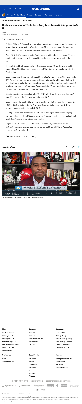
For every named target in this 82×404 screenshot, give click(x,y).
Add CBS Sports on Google (15, 39)
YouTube (32, 359)
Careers (32, 336)
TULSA (9, 44)
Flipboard (33, 376)
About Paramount (36, 339)
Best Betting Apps (9, 342)
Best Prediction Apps (10, 344)
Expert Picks (27, 21)
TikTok (31, 362)
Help (4, 359)
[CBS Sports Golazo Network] (58, 381)
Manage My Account (64, 359)
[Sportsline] (24, 385)
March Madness (8, 347)
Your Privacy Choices (64, 342)
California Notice (62, 347)
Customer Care (8, 362)
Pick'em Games (8, 333)
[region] (41, 174)
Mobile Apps (7, 350)
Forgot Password (62, 367)
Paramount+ (33, 342)
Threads (32, 373)
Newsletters (60, 362)
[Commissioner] (52, 385)
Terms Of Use (61, 333)
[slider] (41, 189)
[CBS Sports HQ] (37, 381)
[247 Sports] (9, 385)
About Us (32, 333)
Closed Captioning (63, 344)
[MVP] (64, 385)
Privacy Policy (61, 336)
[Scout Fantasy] (75, 386)
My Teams (59, 364)
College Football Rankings (11, 21)
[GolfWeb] (41, 390)
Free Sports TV (8, 339)
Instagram (33, 364)
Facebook (32, 367)
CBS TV (32, 344)
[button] (3, 8)
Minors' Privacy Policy (64, 339)
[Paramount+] (38, 385)
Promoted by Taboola (72, 147)
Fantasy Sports (8, 336)
